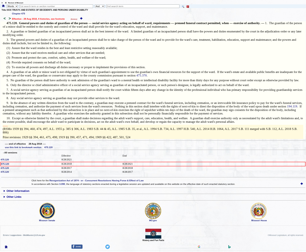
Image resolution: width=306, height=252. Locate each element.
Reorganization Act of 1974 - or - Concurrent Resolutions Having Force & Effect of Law (96, 180)
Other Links (14, 196)
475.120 (5, 159)
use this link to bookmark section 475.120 (29, 147)
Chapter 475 (18, 13)
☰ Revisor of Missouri (13, 3)
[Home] (3, 6)
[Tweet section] (107, 248)
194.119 (292, 106)
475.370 (141, 75)
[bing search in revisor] (229, 247)
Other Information (18, 190)
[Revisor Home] (6, 247)
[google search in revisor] (199, 247)
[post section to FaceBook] (77, 248)
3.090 (62, 184)
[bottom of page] (81, 19)
